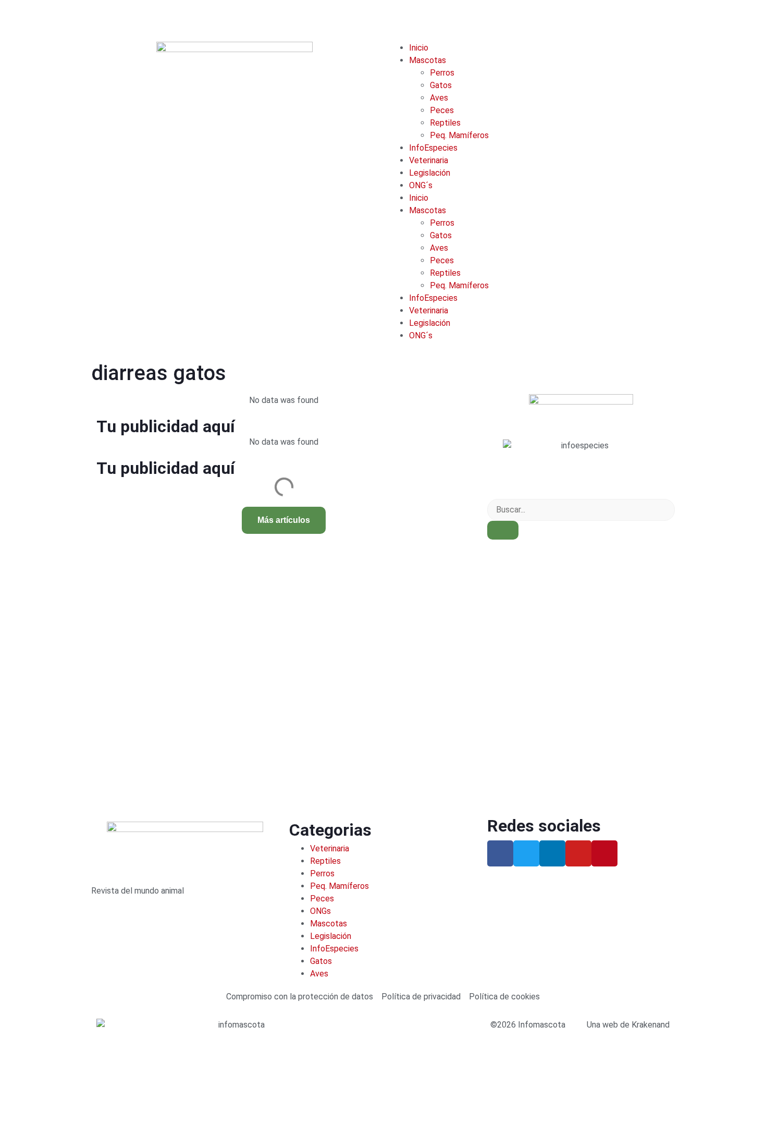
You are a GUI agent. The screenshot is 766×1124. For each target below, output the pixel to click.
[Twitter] (526, 853)
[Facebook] (500, 853)
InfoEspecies (433, 148)
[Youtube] (578, 853)
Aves (439, 98)
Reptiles (445, 123)
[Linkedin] (552, 853)
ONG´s (421, 185)
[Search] (502, 530)
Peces (442, 110)
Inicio (418, 48)
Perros (442, 73)
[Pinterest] (604, 853)
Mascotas (427, 60)
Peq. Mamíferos (459, 135)
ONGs (320, 911)
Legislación (429, 173)
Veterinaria (428, 160)
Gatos (441, 85)
